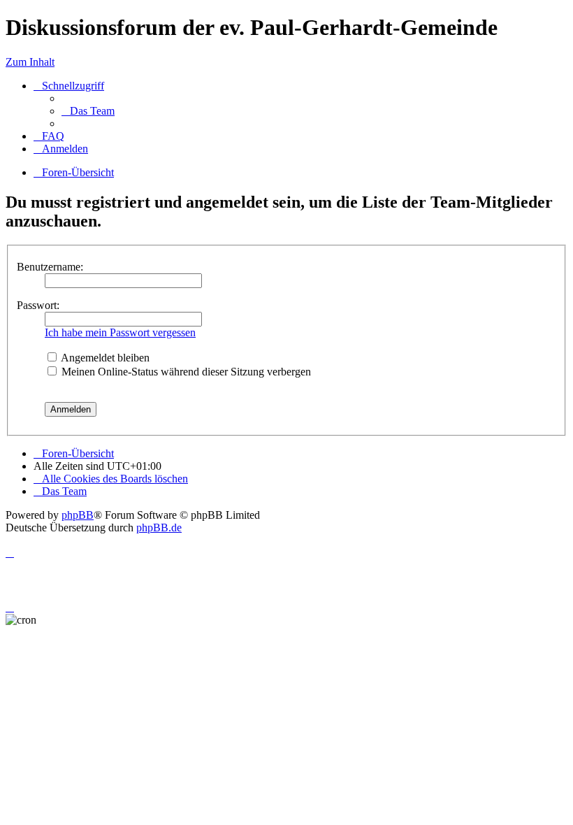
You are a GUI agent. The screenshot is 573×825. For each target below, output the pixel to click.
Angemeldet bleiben (104, 358)
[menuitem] (88, 111)
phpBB (77, 515)
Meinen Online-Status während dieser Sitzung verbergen (185, 372)
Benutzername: (50, 267)
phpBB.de (159, 527)
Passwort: (38, 305)
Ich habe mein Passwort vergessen (120, 332)
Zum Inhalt (30, 62)
